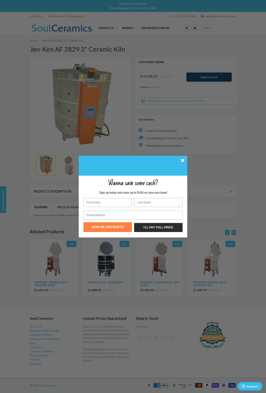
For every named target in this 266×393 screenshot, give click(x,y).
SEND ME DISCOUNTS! (108, 227)
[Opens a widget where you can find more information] (249, 386)
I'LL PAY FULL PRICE (158, 227)
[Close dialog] (183, 160)
